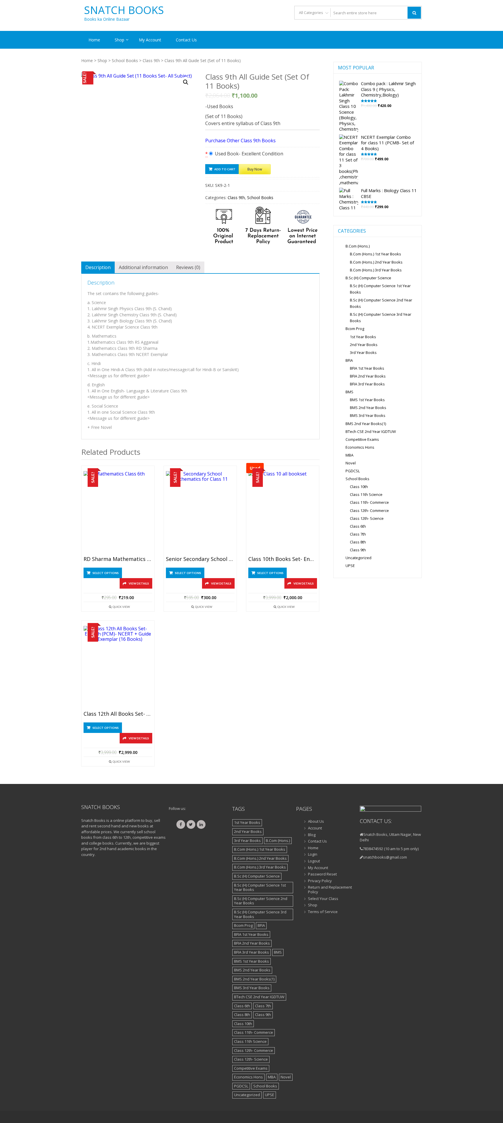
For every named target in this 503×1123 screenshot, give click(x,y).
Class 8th (358, 542)
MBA (349, 455)
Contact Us (186, 40)
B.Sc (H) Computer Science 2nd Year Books (260, 901)
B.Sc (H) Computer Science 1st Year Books (260, 887)
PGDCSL (353, 470)
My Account (150, 40)
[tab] (98, 267)
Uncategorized (358, 557)
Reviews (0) (188, 267)
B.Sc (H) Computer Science (368, 277)
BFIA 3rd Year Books (367, 384)
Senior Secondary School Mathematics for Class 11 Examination (200, 559)
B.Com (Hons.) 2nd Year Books (376, 262)
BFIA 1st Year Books (367, 368)
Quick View (121, 606)
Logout (314, 861)
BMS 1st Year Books (367, 399)
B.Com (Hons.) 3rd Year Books (376, 270)
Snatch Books (124, 10)
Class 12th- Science (367, 518)
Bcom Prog (355, 328)
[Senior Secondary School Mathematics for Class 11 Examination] (200, 512)
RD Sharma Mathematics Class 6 (118, 559)
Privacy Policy (320, 881)
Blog (312, 835)
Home (94, 40)
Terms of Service (323, 912)
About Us (316, 821)
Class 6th (358, 526)
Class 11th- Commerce (369, 502)
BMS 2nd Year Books (368, 407)
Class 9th (151, 60)
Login (312, 854)
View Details (139, 583)
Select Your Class (323, 898)
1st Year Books (363, 336)
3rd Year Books (363, 352)
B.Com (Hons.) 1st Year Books (375, 254)
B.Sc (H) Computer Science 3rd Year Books (260, 914)
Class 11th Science (366, 494)
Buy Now (254, 169)
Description (98, 267)
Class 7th (358, 534)
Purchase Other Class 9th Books (240, 140)
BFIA (349, 360)
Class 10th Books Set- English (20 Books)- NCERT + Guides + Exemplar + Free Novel (282, 559)
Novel (351, 463)
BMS (349, 391)
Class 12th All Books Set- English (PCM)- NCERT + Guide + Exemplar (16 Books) (118, 714)
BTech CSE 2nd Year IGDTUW (371, 431)
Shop (119, 40)
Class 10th (359, 486)
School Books (125, 60)
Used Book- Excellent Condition (248, 153)
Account (315, 828)
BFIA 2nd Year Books (368, 376)
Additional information (143, 267)
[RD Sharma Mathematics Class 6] (118, 512)
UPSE (350, 565)
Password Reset (322, 874)
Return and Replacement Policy (330, 889)
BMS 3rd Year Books (367, 415)
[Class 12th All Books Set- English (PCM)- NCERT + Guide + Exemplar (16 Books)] (118, 667)
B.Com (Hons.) (358, 246)
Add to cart (224, 169)
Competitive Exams (362, 439)
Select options (106, 573)
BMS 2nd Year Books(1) (366, 423)
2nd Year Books (364, 344)
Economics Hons (360, 447)
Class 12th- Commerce (369, 510)
